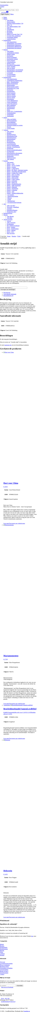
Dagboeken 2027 (11, 212)
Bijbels (5, 19)
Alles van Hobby (11, 119)
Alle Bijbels (10, 20)
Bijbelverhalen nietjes (13, 86)
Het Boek (9, 31)
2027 (4, 204)
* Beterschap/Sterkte (12, 196)
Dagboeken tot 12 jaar (13, 88)
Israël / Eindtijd (11, 66)
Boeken (5, 49)
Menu (12, 14)
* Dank (9, 199)
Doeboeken (10, 90)
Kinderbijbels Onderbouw (14, 45)
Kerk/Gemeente (11, 93)
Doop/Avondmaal (12, 57)
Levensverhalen (11, 74)
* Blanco (9, 198)
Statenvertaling (11, 22)
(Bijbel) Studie (11, 54)
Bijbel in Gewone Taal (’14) (14, 34)
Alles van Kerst (11, 222)
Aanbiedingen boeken (13, 53)
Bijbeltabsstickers (11, 137)
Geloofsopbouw (11, 62)
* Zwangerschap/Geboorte (14, 202)
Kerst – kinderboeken (13, 228)
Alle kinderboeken (12, 79)
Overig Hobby (11, 128)
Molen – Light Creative (13, 179)
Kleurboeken (10, 99)
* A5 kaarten (10, 195)
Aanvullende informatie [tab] (9, 294)
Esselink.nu (27, 1011)
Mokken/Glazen (11, 157)
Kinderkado (10, 148)
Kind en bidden (11, 94)
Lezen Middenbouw (12, 100)
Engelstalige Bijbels (12, 37)
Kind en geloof (11, 97)
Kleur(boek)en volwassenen (14, 71)
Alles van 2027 (11, 205)
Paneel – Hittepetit (12, 187)
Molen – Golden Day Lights (14, 173)
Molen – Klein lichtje (12, 178)
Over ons (2, 962)
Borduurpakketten (12, 120)
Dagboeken (10, 56)
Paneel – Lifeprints (12, 190)
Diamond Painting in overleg (15, 125)
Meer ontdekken (11, 105)
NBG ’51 (9, 25)
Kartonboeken (11, 91)
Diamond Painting (12, 124)
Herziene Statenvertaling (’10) (15, 23)
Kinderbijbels (7, 40)
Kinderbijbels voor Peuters (14, 43)
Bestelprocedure (4, 966)
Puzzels (9, 127)
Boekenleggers (11, 142)
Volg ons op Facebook (7, 987)
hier (32, 936)
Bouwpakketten (11, 122)
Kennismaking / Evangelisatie (15, 69)
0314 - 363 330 (5, 998)
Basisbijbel (10, 32)
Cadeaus (5, 130)
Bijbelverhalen (11, 85)
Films (1, 952)
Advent (9, 221)
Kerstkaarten (10, 224)
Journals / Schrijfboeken (13, 147)
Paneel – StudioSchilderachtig (15, 193)
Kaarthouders (10, 151)
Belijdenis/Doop (11, 134)
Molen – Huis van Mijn (13, 174)
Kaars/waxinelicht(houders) (14, 150)
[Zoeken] (17, 10)
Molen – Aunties (11, 167)
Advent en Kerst (7, 219)
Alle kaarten (10, 162)
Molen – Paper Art (12, 182)
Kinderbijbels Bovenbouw (14, 48)
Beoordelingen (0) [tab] (8, 295)
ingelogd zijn (8, 345)
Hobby (5, 117)
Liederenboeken (11, 39)
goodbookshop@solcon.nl (8, 1001)
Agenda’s (9, 208)
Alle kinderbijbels (12, 42)
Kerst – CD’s (10, 232)
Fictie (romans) (11, 60)
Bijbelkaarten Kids (12, 136)
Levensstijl (10, 73)
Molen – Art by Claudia (13, 165)
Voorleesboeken (11, 113)
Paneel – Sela (10, 191)
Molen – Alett (10, 164)
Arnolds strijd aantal (5, 287)
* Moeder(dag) (11, 201)
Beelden (9, 133)
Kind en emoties (11, 96)
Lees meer (6, 523)
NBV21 (9, 28)
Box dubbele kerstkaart (13, 225)
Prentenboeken (11, 107)
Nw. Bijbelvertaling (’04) (14, 26)
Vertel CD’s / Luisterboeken (14, 111)
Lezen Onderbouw (12, 102)
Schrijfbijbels (10, 29)
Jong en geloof (11, 68)
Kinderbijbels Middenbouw (14, 46)
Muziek (5, 215)
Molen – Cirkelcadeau (13, 168)
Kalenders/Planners (12, 210)
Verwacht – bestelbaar (13, 207)
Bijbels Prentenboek (12, 83)
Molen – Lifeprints (12, 181)
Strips (8, 110)
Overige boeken (11, 76)
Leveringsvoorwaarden (6, 963)
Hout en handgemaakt (13, 145)
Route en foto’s (4, 971)
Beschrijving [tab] (6, 292)
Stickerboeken (11, 108)
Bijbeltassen (10, 140)
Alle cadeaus (10, 131)
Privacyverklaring (5, 965)
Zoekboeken (10, 116)
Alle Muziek (10, 216)
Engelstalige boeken (12, 59)
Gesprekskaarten (11, 144)
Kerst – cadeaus (11, 230)
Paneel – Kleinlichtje (12, 188)
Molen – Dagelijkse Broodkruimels (16, 171)
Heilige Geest (10, 63)
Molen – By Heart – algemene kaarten (17, 170)
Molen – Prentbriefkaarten (14, 184)
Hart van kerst (11, 233)
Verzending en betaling (6, 968)
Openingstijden (4, 5)
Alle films (9, 218)
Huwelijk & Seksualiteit (13, 65)
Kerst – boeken (11, 227)
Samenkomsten (4, 972)
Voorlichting (10, 114)
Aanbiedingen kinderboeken (14, 80)
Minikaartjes (10, 156)
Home (5, 17)
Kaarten (5, 161)
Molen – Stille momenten (14, 185)
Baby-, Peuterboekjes (12, 82)
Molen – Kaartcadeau (13, 176)
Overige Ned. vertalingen (14, 36)
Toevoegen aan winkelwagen (8, 289)
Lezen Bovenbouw (12, 103)
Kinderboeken (7, 77)
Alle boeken (10, 51)
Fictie (18, 236)
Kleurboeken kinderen (13, 154)
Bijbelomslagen (11, 139)
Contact (2, 6)
